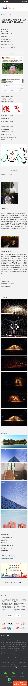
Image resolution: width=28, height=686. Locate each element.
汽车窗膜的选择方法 (6, 606)
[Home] (14, 7)
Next (18, 615)
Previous (10, 615)
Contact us (10, 657)
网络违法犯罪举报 (22, 667)
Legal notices (24, 657)
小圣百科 (8, 14)
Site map (17, 657)
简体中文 (24, 1)
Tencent (10, 682)
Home (3, 14)
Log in (6, 582)
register (12, 582)
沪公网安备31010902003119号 (8, 667)
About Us (4, 657)
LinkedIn (22, 676)
